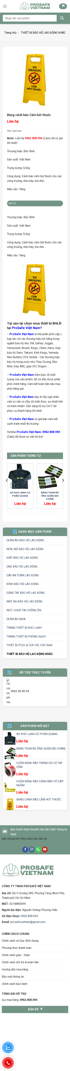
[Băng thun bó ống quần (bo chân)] (49, 476)
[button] (5, 6)
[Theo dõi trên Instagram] (32, 850)
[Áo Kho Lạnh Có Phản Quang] (20, 476)
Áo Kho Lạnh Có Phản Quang (20, 494)
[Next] (63, 487)
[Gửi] (62, 18)
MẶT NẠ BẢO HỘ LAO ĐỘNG (24, 601)
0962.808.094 (29, 916)
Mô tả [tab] (12, 203)
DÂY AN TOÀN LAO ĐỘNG (22, 575)
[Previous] (7, 487)
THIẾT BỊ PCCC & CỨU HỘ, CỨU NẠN (29, 645)
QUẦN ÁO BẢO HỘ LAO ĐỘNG (25, 540)
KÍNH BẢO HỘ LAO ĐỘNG (22, 584)
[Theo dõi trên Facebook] (25, 850)
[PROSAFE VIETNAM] (35, 6)
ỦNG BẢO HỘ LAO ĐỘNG (22, 566)
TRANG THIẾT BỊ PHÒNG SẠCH (26, 636)
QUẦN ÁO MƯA (15, 619)
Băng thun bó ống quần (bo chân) (50, 495)
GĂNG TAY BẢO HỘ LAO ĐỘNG (25, 593)
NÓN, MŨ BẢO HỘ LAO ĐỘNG (24, 549)
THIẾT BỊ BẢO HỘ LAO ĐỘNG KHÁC (43, 32)
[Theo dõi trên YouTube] (45, 850)
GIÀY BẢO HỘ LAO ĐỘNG (22, 557)
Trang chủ (10, 32)
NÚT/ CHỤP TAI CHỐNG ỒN (23, 610)
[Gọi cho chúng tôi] (38, 850)
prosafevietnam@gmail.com (27, 922)
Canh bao (17, 131)
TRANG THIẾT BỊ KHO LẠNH (24, 627)
